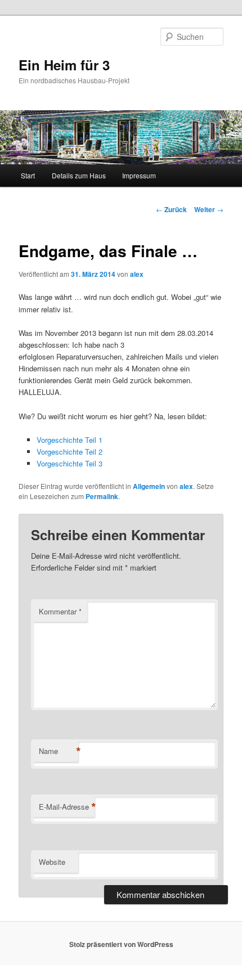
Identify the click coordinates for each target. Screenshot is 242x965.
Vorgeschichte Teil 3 (69, 463)
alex (137, 274)
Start (28, 175)
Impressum (139, 175)
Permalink (102, 496)
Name (58, 751)
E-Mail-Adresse (67, 807)
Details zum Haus (79, 175)
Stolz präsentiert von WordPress (121, 944)
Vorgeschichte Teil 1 (69, 439)
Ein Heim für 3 (64, 64)
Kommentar (60, 611)
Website (52, 861)
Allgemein (149, 486)
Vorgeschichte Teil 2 (69, 451)
